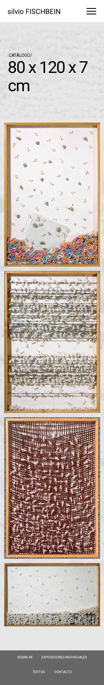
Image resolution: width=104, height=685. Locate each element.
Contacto (63, 672)
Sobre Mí (24, 657)
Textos (38, 672)
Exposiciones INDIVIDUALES (64, 657)
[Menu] (88, 11)
